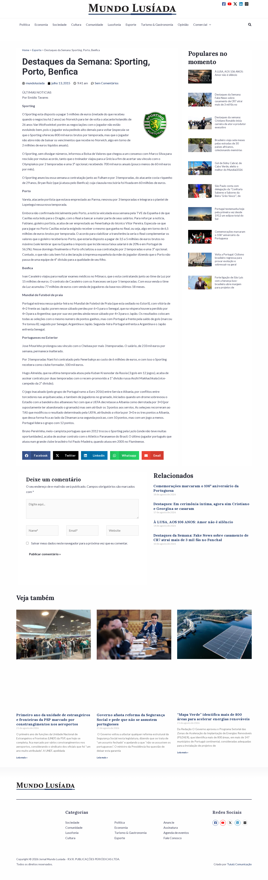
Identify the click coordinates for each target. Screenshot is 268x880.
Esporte (131, 24)
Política (24, 24)
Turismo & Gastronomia (157, 24)
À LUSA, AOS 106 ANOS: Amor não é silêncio (193, 522)
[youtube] (230, 4)
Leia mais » (21, 757)
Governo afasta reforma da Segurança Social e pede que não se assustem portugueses (131, 719)
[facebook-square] (224, 4)
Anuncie (168, 822)
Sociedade (60, 24)
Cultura (76, 24)
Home (25, 50)
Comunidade (94, 24)
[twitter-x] (235, 4)
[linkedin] (241, 4)
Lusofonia (114, 24)
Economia (41, 24)
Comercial (200, 24)
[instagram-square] (247, 4)
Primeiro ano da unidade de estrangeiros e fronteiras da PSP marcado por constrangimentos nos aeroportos (53, 719)
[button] (209, 24)
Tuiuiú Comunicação (239, 864)
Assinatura (170, 827)
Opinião (183, 24)
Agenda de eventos (176, 832)
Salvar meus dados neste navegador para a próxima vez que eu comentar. (79, 543)
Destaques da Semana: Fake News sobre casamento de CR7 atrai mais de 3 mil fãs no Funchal (200, 537)
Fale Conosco (172, 838)
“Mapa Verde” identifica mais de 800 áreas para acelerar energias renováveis (213, 716)
